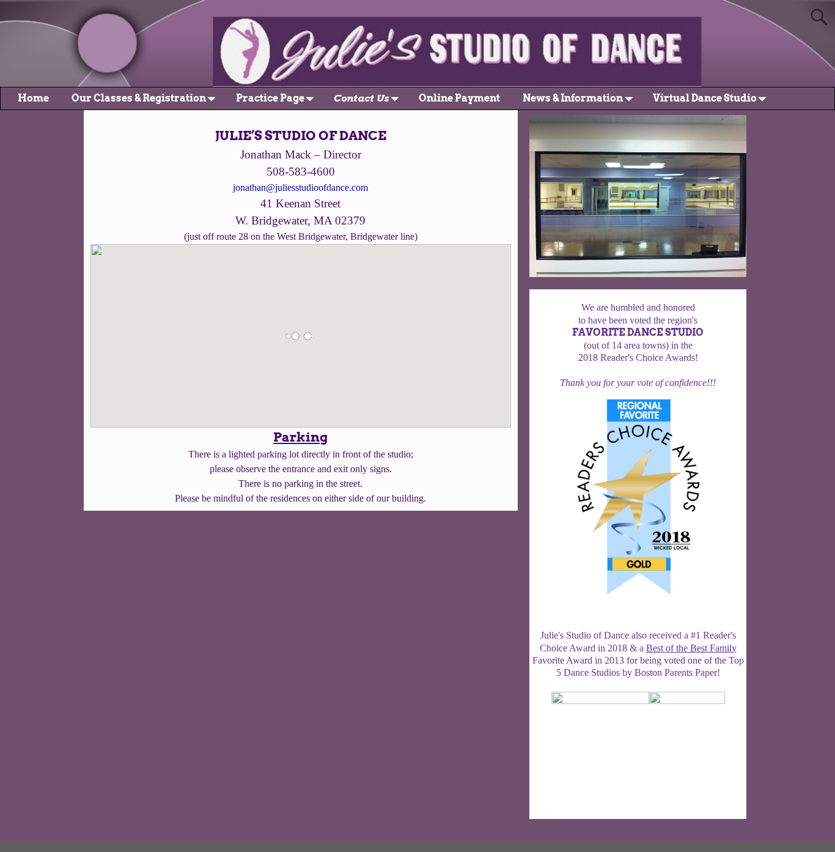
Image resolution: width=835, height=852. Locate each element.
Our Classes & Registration (139, 98)
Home (33, 98)
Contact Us (361, 98)
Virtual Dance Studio (705, 98)
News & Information (573, 98)
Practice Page (270, 98)
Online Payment (459, 98)
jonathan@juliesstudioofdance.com (300, 187)
